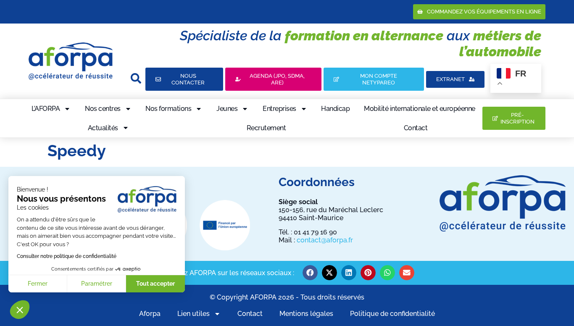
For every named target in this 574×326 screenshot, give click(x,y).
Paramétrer (96, 283)
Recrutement (266, 128)
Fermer (37, 283)
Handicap (335, 109)
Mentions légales (306, 314)
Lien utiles (193, 314)
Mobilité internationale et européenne (419, 109)
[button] (20, 310)
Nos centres (103, 109)
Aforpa (150, 314)
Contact (416, 128)
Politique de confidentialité (392, 314)
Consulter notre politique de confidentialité (66, 256)
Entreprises (279, 109)
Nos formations (168, 109)
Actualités (103, 128)
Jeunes (226, 109)
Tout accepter (155, 283)
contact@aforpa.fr (325, 240)
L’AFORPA (46, 109)
